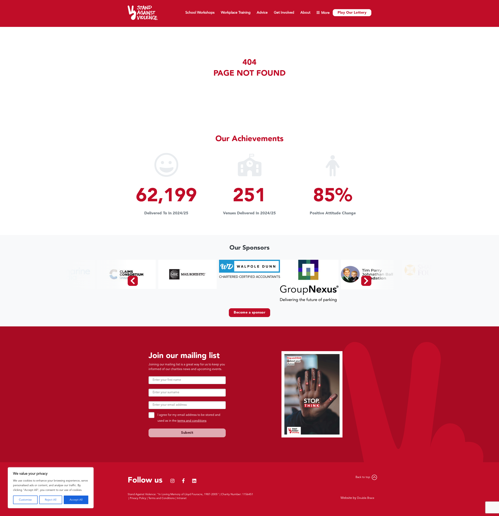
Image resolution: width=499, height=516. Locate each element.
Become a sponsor (249, 312)
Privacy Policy (138, 498)
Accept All (76, 499)
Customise (25, 499)
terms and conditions (191, 420)
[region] (51, 487)
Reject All (50, 499)
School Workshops (200, 12)
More (325, 13)
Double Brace (365, 498)
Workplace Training (235, 12)
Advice (262, 12)
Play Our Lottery (352, 12)
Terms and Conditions (161, 498)
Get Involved (284, 12)
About (305, 12)
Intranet (182, 498)
